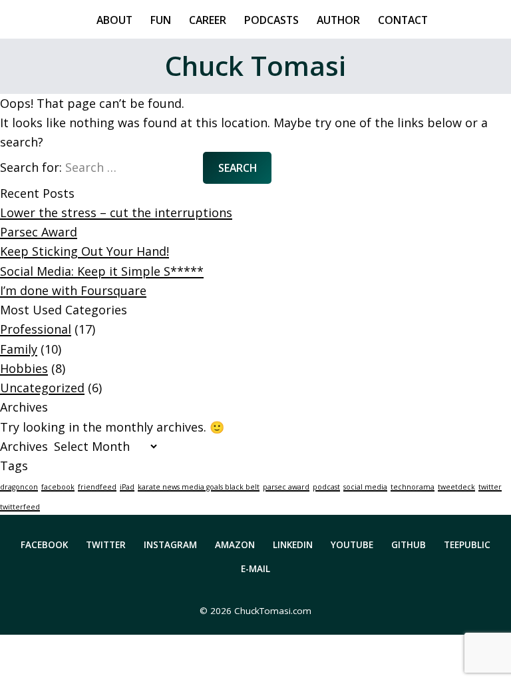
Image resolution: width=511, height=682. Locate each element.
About (114, 19)
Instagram (170, 545)
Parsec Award (38, 232)
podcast (326, 487)
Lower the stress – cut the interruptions (116, 212)
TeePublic (467, 545)
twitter (490, 487)
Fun (160, 19)
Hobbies (24, 368)
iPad (127, 487)
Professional (35, 329)
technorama (412, 487)
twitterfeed (20, 507)
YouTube (352, 545)
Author (338, 19)
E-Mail (255, 569)
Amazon (235, 545)
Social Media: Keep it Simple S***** (102, 271)
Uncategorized (42, 388)
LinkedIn (293, 545)
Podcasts (271, 19)
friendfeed (97, 487)
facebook (58, 487)
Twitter (106, 545)
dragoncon (19, 487)
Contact (403, 19)
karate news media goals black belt (198, 487)
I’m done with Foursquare (73, 290)
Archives (24, 446)
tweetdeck (456, 487)
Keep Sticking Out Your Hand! (84, 251)
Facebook (44, 545)
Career (207, 19)
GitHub (408, 545)
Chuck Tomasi (255, 65)
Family (18, 349)
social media (365, 487)
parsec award (286, 487)
